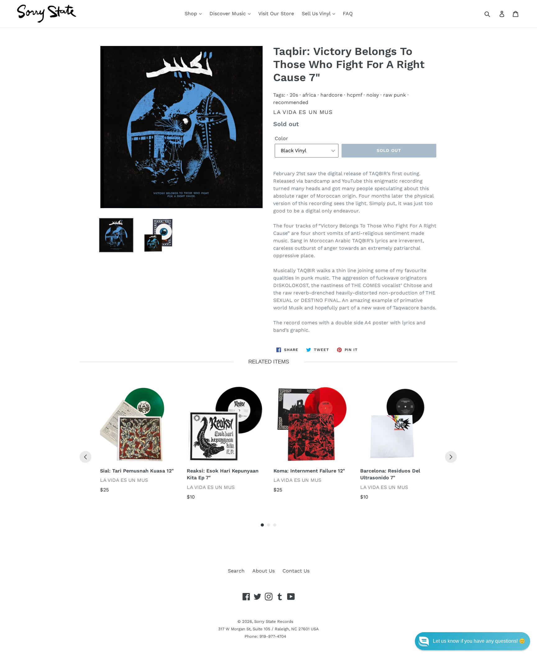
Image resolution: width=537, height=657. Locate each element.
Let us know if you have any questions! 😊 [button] (479, 641)
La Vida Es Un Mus (303, 112)
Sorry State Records (273, 621)
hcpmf (354, 95)
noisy (372, 95)
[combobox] (494, 14)
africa (309, 95)
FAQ (348, 13)
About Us (263, 571)
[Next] (451, 457)
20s (294, 95)
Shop (192, 13)
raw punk (394, 95)
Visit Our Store (276, 13)
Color (281, 138)
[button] (472, 641)
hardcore (331, 95)
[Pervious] (85, 457)
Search (236, 571)
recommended (290, 102)
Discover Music (228, 13)
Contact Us (296, 571)
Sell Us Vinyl (317, 13)
